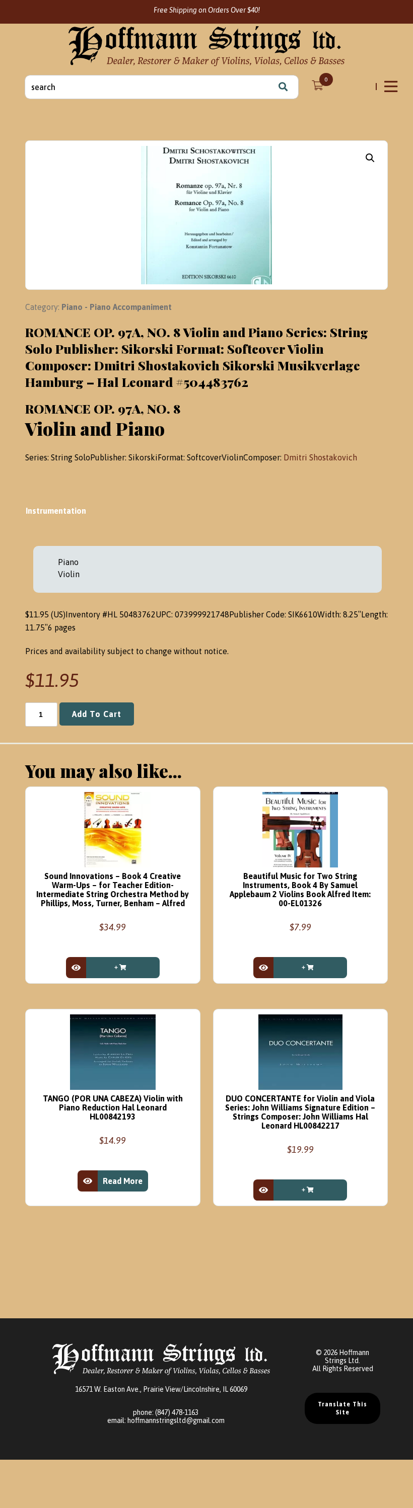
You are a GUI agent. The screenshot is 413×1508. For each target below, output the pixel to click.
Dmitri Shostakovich (320, 457)
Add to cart (96, 714)
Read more (123, 1180)
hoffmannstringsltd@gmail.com (176, 1420)
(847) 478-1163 (176, 1412)
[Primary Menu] (392, 86)
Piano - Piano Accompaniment (116, 306)
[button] (370, 158)
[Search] (283, 87)
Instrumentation (57, 510)
